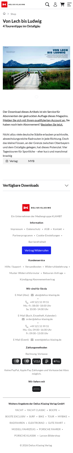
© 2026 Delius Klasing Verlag (36, 445)
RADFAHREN (17, 422)
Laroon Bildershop (50, 435)
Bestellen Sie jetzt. (52, 124)
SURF (32, 416)
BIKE (41, 416)
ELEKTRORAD (36, 422)
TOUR (51, 416)
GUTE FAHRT (55, 422)
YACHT (19, 410)
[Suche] (47, 4)
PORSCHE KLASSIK (25, 435)
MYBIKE (62, 416)
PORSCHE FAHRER (50, 429)
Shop (13, 13)
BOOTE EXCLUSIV (15, 416)
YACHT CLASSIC (36, 410)
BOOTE (53, 410)
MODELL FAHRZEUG (23, 429)
